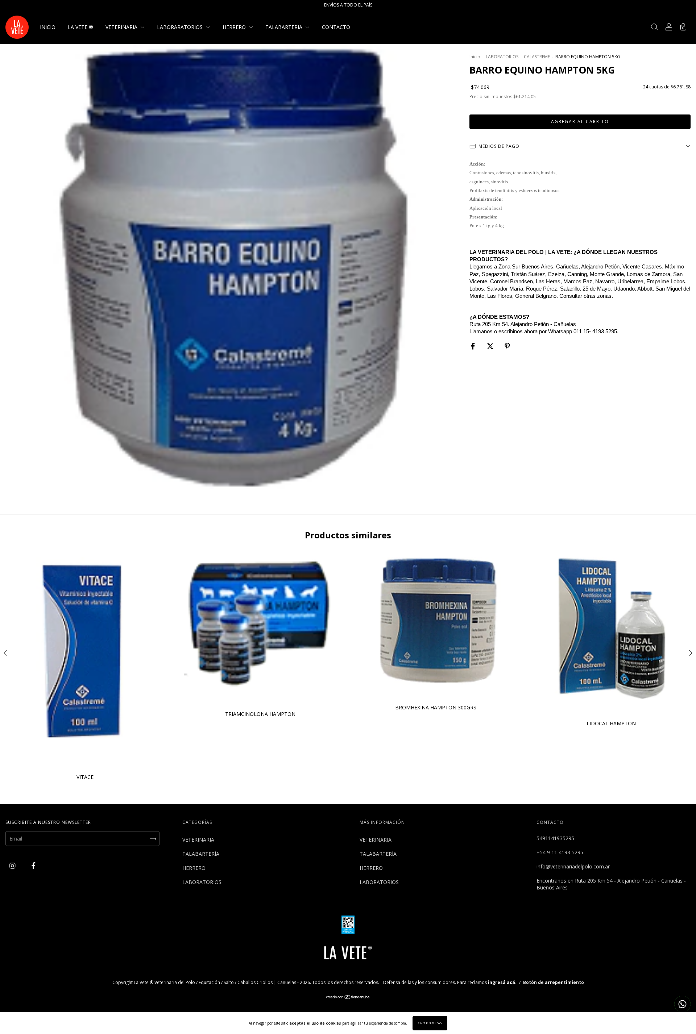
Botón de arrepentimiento (553, 982)
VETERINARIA (122, 27)
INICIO (47, 27)
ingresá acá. (502, 982)
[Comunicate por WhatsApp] (682, 1004)
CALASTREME (537, 57)
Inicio (474, 57)
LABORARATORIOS (180, 27)
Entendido (430, 1023)
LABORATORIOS (502, 57)
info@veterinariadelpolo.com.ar (573, 866)
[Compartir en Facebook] (473, 346)
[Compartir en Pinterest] (507, 346)
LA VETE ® (80, 27)
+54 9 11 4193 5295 (559, 852)
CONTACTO (336, 27)
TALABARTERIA (284, 27)
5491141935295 (555, 838)
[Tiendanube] (348, 997)
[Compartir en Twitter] (491, 346)
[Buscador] (654, 27)
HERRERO (235, 27)
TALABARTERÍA (200, 853)
